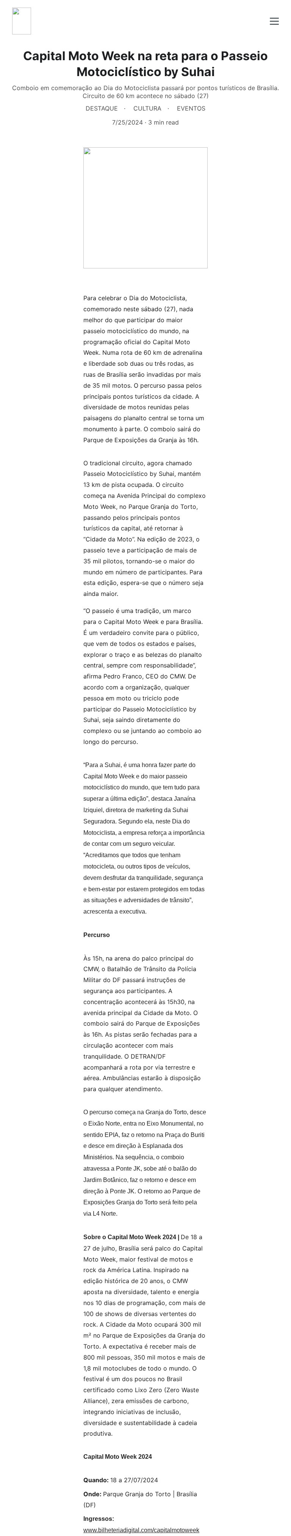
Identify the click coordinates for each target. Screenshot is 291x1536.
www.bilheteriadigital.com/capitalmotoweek (141, 1530)
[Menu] (274, 21)
